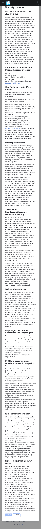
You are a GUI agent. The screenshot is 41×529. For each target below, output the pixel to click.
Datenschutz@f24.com (12, 83)
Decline (17, 514)
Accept (9, 514)
